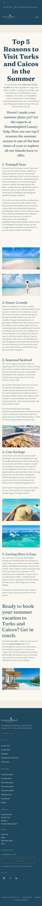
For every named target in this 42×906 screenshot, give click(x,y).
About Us (4, 834)
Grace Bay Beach (7, 782)
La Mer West (5, 750)
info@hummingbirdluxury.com (27, 7)
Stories (3, 802)
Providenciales (6, 778)
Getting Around (6, 794)
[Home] (8, 18)
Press (3, 837)
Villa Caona (5, 762)
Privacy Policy (27, 897)
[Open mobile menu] (38, 17)
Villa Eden (4, 754)
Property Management (9, 824)
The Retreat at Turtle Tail (9, 758)
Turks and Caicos (7, 774)
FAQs (3, 844)
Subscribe (18, 861)
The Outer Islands (7, 786)
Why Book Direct (7, 841)
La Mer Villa (5, 746)
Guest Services (6, 814)
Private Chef (5, 817)
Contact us (7, 733)
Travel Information (7, 790)
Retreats (4, 821)
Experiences (5, 798)
